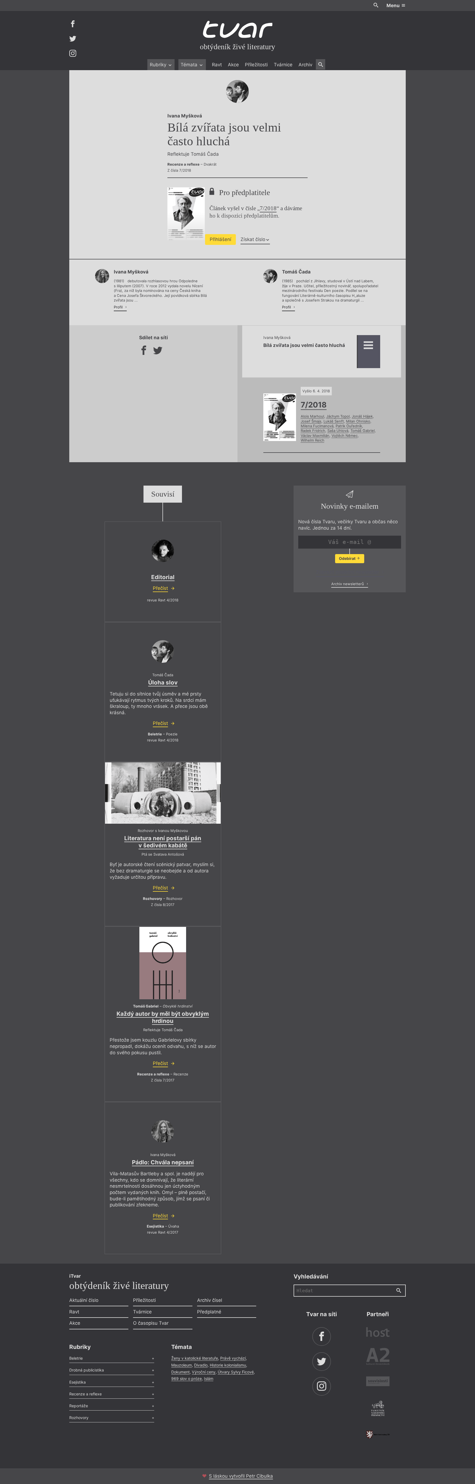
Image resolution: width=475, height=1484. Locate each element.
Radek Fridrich (313, 430)
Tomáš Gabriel (362, 430)
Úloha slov (163, 682)
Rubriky (159, 64)
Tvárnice (283, 64)
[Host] (378, 1332)
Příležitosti (256, 64)
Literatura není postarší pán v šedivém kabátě (162, 842)
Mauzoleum (181, 1365)
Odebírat (347, 558)
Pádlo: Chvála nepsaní (163, 1162)
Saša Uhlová (337, 430)
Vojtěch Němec (345, 435)
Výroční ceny (204, 1372)
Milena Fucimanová (317, 426)
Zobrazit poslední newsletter (348, 572)
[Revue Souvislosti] (378, 1382)
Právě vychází (233, 1358)
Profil (119, 307)
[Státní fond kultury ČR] (378, 1435)
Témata (190, 64)
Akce (233, 64)
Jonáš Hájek (362, 416)
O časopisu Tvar (151, 1323)
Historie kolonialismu (228, 1365)
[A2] (378, 1357)
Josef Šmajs (311, 421)
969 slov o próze (186, 1378)
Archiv (305, 64)
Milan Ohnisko (358, 421)
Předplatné (209, 1312)
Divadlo (201, 1365)
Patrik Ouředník (349, 426)
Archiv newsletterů (348, 584)
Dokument (180, 1372)
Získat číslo (253, 239)
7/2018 (268, 208)
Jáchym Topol (338, 416)
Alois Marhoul (312, 416)
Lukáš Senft (334, 421)
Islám (208, 1378)
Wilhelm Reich (312, 440)
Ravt (217, 64)
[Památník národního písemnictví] (378, 1409)
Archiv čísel (209, 1300)
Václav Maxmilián (315, 435)
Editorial (163, 577)
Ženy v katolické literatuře (194, 1358)
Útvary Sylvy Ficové (236, 1372)
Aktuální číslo (83, 1300)
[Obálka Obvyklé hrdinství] (162, 963)
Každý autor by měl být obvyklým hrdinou (163, 1017)
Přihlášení (220, 239)
